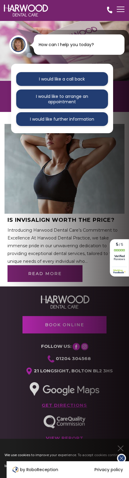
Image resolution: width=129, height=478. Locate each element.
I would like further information (62, 119)
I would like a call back (62, 79)
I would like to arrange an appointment (62, 99)
